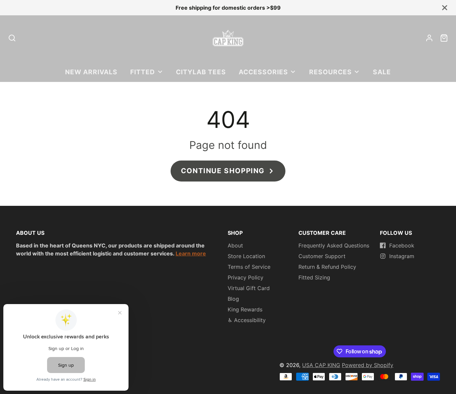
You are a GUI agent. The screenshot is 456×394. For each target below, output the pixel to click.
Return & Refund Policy (327, 266)
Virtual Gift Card (249, 288)
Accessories (263, 72)
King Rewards (245, 309)
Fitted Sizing (314, 277)
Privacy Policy (245, 277)
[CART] (444, 38)
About (235, 245)
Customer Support (322, 256)
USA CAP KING (321, 365)
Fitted (142, 72)
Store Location (246, 256)
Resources (330, 72)
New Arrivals (91, 72)
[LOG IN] (429, 38)
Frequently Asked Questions (333, 245)
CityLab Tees (201, 72)
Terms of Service (249, 266)
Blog (233, 298)
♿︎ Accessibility (247, 320)
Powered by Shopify (367, 365)
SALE (382, 72)
